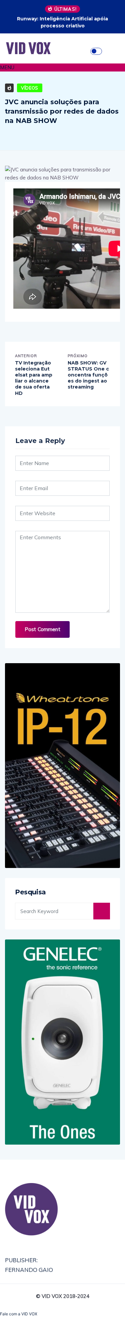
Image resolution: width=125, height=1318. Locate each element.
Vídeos (29, 88)
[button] (62, 67)
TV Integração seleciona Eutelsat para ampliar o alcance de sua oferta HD (33, 378)
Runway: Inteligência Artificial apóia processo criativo (62, 22)
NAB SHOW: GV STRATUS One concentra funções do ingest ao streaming (88, 375)
